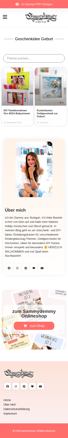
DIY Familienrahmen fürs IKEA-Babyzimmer (17, 112)
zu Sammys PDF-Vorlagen (37, 4)
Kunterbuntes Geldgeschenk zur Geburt (47, 113)
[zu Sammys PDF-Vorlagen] (17, 4)
